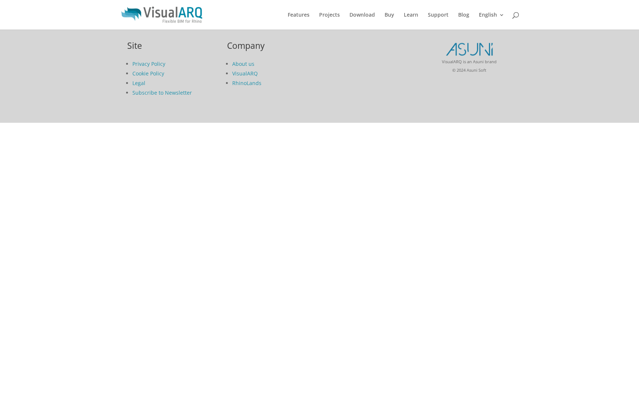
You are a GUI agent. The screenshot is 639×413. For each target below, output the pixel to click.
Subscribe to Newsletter (162, 92)
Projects (329, 15)
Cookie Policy (148, 73)
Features (299, 15)
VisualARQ (245, 73)
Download (362, 15)
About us (243, 63)
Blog (463, 15)
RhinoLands (246, 83)
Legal (138, 83)
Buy (389, 15)
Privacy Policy (148, 63)
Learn (411, 15)
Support (438, 15)
